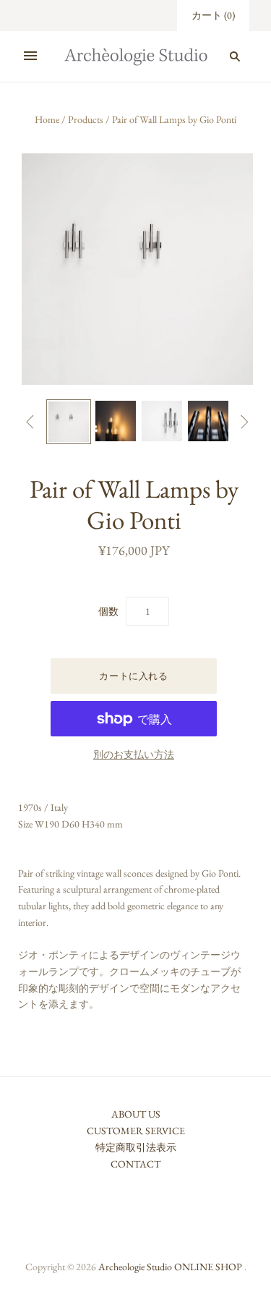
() (213, 15)
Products (85, 119)
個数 (108, 611)
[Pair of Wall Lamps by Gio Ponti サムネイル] (68, 421)
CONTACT (135, 1163)
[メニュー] (30, 56)
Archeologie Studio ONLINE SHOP (170, 1266)
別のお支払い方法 (133, 754)
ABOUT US (135, 1113)
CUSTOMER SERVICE (136, 1130)
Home (47, 119)
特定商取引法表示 (135, 1147)
